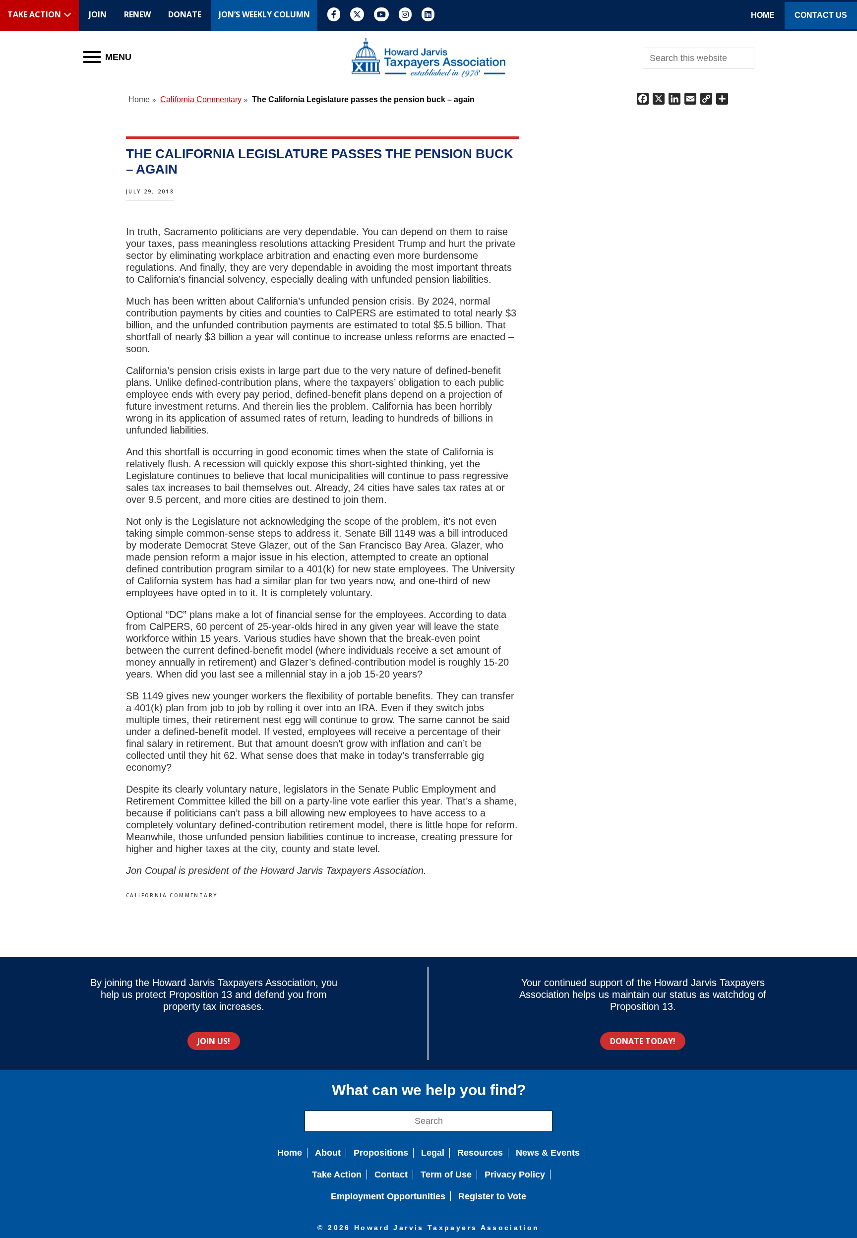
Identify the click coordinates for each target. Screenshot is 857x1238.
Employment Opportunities (388, 1196)
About (328, 1153)
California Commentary (171, 895)
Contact (391, 1174)
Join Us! (213, 1041)
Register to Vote (492, 1196)
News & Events (548, 1153)
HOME (763, 15)
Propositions (381, 1153)
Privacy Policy (515, 1174)
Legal (432, 1153)
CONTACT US (821, 15)
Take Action (337, 1174)
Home (289, 1153)
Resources (480, 1153)
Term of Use (446, 1174)
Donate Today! (642, 1041)
